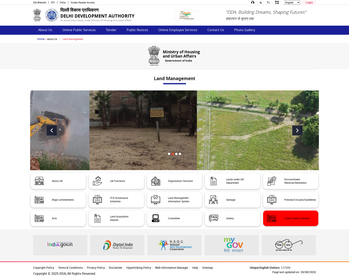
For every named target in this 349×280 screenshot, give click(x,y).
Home (41, 39)
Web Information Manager (171, 268)
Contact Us (215, 30)
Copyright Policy (43, 268)
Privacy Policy (96, 268)
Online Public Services (79, 30)
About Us (45, 30)
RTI (53, 2)
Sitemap (207, 268)
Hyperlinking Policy (138, 268)
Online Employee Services (177, 30)
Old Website (39, 2)
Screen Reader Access (83, 2)
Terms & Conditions (70, 268)
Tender (111, 30)
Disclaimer (115, 268)
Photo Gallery (244, 30)
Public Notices (137, 30)
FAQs (63, 2)
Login (309, 2)
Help (195, 268)
